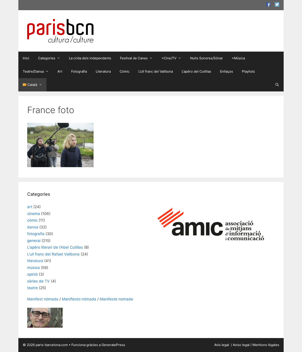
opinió (32, 274)
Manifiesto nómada (79, 299)
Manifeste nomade (116, 299)
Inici (26, 58)
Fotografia (79, 71)
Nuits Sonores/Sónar (206, 58)
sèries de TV (38, 281)
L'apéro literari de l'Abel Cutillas (55, 247)
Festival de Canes (134, 58)
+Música (238, 58)
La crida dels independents (90, 58)
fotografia (35, 234)
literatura (35, 261)
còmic (32, 220)
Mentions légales (265, 345)
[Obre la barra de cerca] (277, 84)
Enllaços (226, 71)
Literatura (103, 71)
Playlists (248, 71)
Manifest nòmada (42, 299)
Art (59, 71)
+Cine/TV (168, 58)
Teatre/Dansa (33, 71)
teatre (32, 288)
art (29, 207)
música (33, 267)
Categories (46, 58)
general (33, 240)
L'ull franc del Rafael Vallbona (53, 254)
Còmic (125, 71)
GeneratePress (113, 345)
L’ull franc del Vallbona (155, 71)
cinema (33, 213)
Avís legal (222, 345)
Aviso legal (241, 345)
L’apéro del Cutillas (196, 71)
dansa (32, 227)
